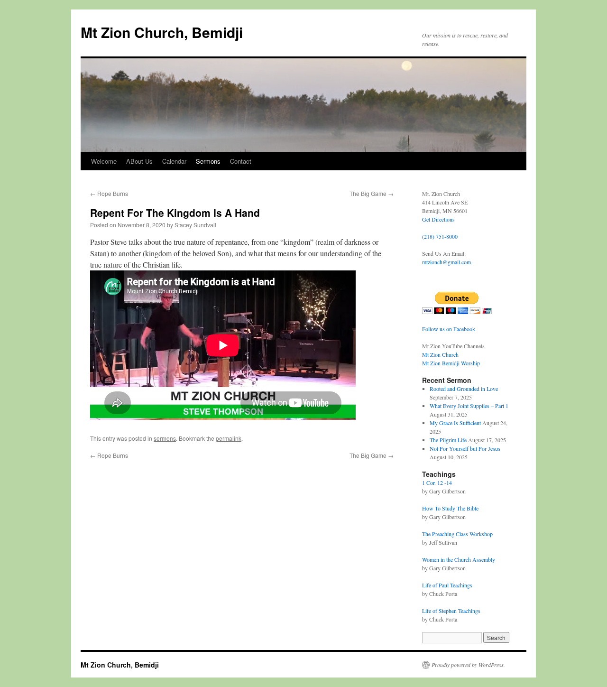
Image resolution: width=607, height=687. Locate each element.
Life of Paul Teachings (447, 585)
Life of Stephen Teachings (451, 610)
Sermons (208, 161)
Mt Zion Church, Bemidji (162, 32)
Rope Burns (109, 193)
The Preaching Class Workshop (457, 534)
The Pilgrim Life (448, 440)
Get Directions (438, 219)
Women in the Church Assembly (458, 559)
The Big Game (371, 193)
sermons (165, 438)
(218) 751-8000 (440, 236)
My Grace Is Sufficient (455, 423)
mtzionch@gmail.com (446, 262)
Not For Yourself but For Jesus (465, 448)
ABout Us (139, 161)
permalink (228, 438)
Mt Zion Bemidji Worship (451, 363)
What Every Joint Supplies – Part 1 (469, 405)
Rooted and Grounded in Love (464, 388)
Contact (240, 161)
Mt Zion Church (440, 354)
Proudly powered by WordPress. (468, 664)
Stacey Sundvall (195, 225)
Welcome (104, 161)
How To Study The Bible (450, 508)
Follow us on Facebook (448, 329)
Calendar (174, 161)
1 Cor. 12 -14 (437, 482)
